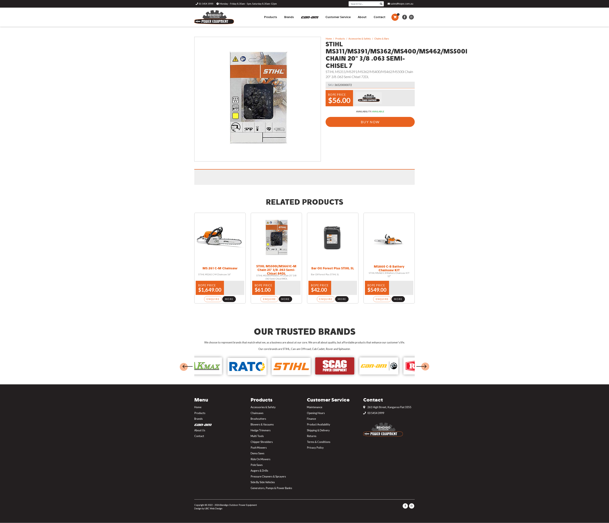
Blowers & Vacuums (262, 424)
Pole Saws (257, 465)
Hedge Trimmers (261, 430)
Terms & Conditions (318, 442)
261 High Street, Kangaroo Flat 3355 (389, 407)
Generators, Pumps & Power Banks (271, 488)
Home (329, 38)
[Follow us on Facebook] (404, 17)
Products (340, 38)
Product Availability (318, 424)
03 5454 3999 (375, 413)
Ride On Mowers (260, 459)
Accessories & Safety (359, 38)
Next (421, 366)
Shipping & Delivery (318, 430)
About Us (199, 430)
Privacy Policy (315, 447)
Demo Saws (257, 453)
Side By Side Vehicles (263, 482)
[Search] (381, 3)
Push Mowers (259, 447)
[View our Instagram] (411, 17)
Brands (198, 418)
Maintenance (314, 407)
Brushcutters (258, 418)
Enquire (212, 299)
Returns (311, 436)
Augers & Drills (259, 470)
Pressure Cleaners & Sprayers (268, 476)
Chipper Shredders (262, 442)
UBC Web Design (213, 508)
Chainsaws (257, 413)
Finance (311, 418)
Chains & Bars (381, 38)
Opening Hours (316, 413)
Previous (188, 366)
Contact (199, 436)
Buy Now (370, 122)
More (229, 299)
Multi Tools (257, 436)
